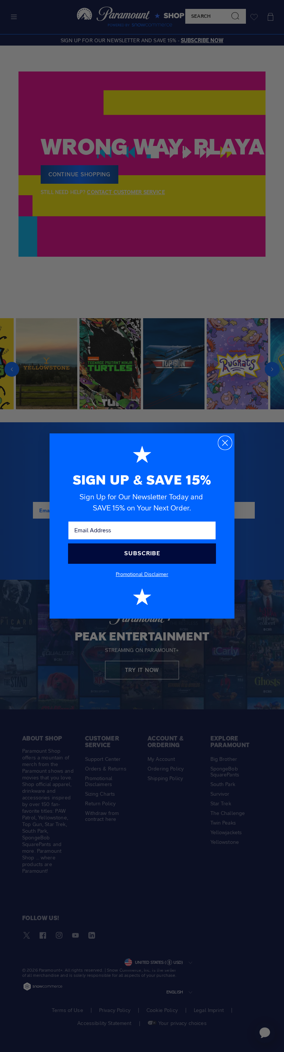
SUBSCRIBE (142, 553)
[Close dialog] (225, 442)
